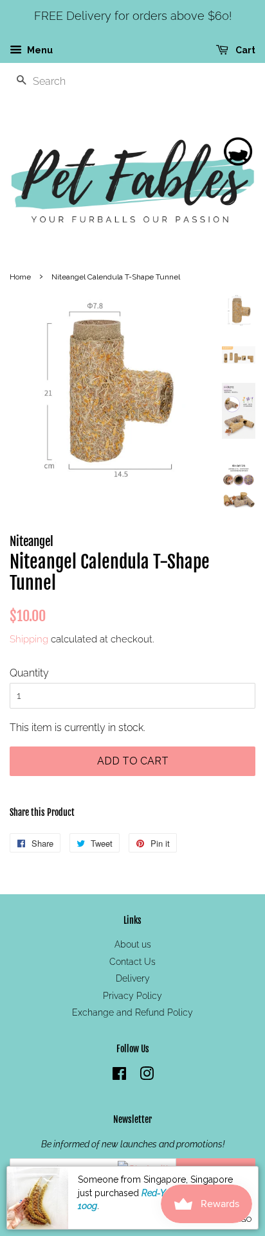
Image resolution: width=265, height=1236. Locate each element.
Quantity (29, 673)
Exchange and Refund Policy (132, 1012)
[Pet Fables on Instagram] (147, 1076)
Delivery (133, 978)
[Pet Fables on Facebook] (119, 1076)
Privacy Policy (132, 996)
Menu (39, 50)
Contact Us (132, 962)
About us (132, 944)
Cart (244, 50)
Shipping (29, 639)
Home (20, 276)
